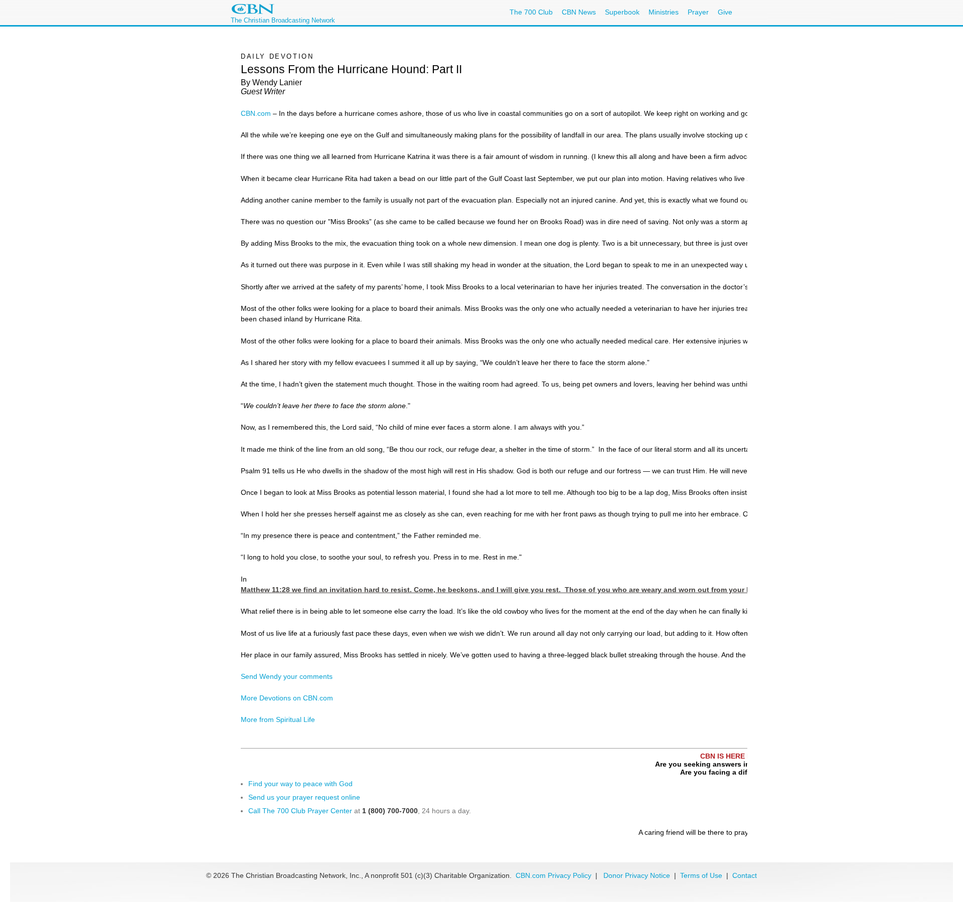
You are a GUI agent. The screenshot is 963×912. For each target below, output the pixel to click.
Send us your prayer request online (304, 797)
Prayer (698, 12)
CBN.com (256, 113)
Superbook (622, 12)
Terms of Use (702, 875)
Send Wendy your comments (287, 676)
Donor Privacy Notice (636, 875)
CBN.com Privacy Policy (553, 875)
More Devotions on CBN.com (287, 698)
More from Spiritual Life (278, 719)
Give (725, 12)
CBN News (579, 12)
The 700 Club (531, 12)
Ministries (664, 12)
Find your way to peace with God (300, 784)
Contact (744, 875)
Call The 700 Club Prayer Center (300, 811)
